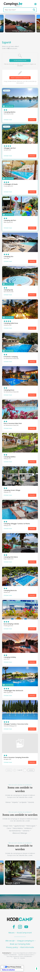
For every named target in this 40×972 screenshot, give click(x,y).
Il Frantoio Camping (11, 357)
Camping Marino (9, 112)
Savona (31, 802)
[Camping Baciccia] (20, 576)
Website (32, 119)
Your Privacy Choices (14, 967)
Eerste (8, 770)
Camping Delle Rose (11, 323)
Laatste (31, 770)
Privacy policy (12, 947)
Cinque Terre (7, 826)
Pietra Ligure (30, 826)
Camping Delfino (10, 457)
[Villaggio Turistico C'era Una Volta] (20, 710)
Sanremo (26, 831)
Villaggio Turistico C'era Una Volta (16, 724)
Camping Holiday (10, 657)
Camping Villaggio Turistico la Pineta (17, 524)
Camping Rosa (9, 390)
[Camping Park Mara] (20, 543)
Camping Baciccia (10, 590)
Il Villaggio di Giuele (11, 184)
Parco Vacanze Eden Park (13, 423)
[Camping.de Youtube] (26, 927)
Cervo (9, 828)
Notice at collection (8, 970)
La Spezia (23, 802)
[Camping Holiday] (20, 643)
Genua (7, 802)
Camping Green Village (12, 490)
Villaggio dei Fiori (10, 148)
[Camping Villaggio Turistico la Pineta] (20, 509)
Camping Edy (8, 290)
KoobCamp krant (24, 932)
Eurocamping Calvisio (11, 624)
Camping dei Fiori (10, 220)
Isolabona (28, 828)
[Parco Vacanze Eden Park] (20, 409)
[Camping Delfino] (20, 442)
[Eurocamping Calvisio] (20, 609)
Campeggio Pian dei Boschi (13, 691)
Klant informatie (27, 947)
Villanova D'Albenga (19, 833)
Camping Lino (8, 256)
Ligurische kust (19, 826)
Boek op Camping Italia (20, 944)
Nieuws (11, 932)
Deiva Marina (18, 828)
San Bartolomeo (15, 831)
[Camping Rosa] (20, 376)
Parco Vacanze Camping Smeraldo (16, 757)
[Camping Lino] (20, 242)
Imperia (15, 802)
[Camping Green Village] (20, 476)
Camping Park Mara (11, 557)
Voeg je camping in (25, 941)
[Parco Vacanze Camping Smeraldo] (20, 743)
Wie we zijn (10, 941)
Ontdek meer (8, 119)
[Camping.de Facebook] (14, 927)
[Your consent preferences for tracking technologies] (36, 968)
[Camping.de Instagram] (20, 927)
